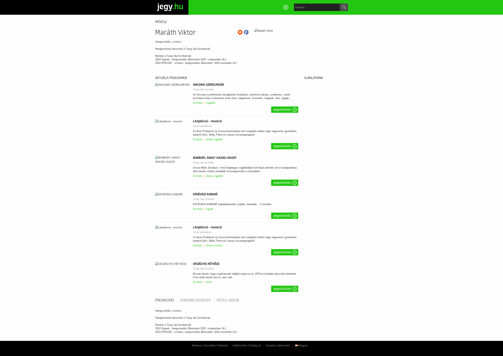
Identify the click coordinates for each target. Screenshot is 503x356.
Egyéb (209, 208)
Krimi (209, 282)
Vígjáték (210, 102)
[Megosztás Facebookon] (246, 32)
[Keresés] (344, 7)
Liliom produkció (202, 126)
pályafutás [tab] (164, 300)
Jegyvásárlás (282, 109)
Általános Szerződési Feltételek (210, 345)
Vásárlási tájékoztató (278, 345)
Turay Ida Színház (203, 89)
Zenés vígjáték (214, 139)
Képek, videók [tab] (228, 300)
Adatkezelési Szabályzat (247, 345)
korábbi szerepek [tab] (195, 300)
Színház (197, 102)
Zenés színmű (214, 245)
